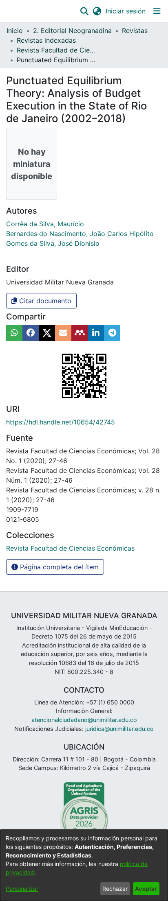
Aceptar (146, 888)
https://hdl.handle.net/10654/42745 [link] (60, 422)
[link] (70, 548)
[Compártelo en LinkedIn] (96, 333)
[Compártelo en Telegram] (112, 333)
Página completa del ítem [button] (58, 567)
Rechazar (115, 888)
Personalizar (22, 888)
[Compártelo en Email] (63, 333)
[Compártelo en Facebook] (30, 333)
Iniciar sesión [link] (126, 11)
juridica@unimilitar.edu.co (119, 728)
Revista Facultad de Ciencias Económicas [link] (57, 50)
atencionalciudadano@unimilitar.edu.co (84, 719)
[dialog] (84, 865)
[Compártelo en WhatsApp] (14, 333)
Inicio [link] (15, 30)
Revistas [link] (135, 30)
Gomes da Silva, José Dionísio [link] (52, 243)
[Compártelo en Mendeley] (79, 333)
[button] (84, 11)
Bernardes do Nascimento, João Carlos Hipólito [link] (80, 234)
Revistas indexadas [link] (46, 40)
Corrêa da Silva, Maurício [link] (45, 224)
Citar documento (44, 301)
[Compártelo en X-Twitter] (47, 333)
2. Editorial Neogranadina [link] (72, 30)
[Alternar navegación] (157, 11)
